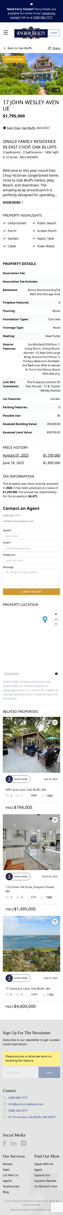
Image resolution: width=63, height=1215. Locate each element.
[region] (31, 643)
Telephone (9, 554)
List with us (10, 1175)
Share (56, 48)
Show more (11, 202)
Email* (7, 542)
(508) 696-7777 (42, 17)
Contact (53, 32)
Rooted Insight (44, 1209)
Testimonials (11, 1186)
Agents (7, 1181)
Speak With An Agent (43, 1167)
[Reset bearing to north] (55, 624)
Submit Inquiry (31, 591)
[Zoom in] (55, 614)
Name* (7, 530)
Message (8, 567)
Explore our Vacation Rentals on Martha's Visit (45, 1180)
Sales (6, 1170)
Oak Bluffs (28, 128)
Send (49, 1072)
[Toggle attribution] (56, 674)
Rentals (8, 1164)
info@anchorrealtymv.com (18, 521)
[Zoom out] (55, 619)
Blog (6, 1192)
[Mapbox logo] (11, 674)
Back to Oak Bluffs (20, 48)
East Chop (13, 128)
